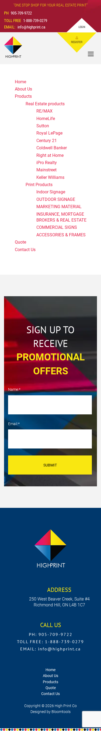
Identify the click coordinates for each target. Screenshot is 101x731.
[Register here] (70, 42)
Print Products (39, 184)
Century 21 (46, 140)
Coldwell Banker (51, 147)
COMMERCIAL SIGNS (56, 227)
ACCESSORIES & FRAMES (61, 234)
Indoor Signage (50, 191)
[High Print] (13, 46)
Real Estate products (45, 103)
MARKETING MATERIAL (59, 206)
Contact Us (25, 249)
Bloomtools (61, 712)
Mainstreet (46, 169)
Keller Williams (50, 177)
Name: (13, 389)
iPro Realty (46, 162)
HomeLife (45, 118)
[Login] (82, 25)
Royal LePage (49, 133)
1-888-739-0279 (25, 20)
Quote (20, 242)
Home (20, 81)
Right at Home (50, 155)
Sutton (42, 125)
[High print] (50, 548)
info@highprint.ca (24, 27)
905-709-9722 (18, 13)
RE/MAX (44, 111)
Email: (13, 424)
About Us (23, 89)
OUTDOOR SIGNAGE (55, 199)
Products (23, 96)
